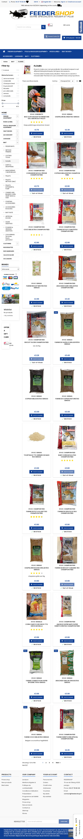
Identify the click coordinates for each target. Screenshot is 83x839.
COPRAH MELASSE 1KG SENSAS (36, 399)
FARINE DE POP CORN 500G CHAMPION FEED (67, 230)
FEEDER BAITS (10, 146)
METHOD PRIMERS (8, 151)
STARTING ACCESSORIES (10, 202)
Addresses (47, 788)
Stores (24, 813)
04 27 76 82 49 (21, 2)
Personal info (47, 780)
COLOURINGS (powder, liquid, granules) (10, 237)
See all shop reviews (79, 827)
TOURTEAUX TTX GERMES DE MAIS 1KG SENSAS (36, 456)
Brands (5, 264)
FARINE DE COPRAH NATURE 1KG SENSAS (67, 400)
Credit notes (47, 785)
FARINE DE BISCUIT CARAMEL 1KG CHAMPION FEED (67, 569)
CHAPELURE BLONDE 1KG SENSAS (67, 117)
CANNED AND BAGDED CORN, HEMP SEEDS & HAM (11, 195)
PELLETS (8, 176)
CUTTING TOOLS (8, 156)
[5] (42, 122)
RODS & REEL (54, 51)
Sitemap (25, 811)
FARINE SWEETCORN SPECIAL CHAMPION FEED (67, 738)
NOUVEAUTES (8, 247)
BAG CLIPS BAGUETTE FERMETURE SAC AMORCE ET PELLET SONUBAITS (36, 118)
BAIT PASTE (9, 212)
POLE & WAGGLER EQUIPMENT (36, 51)
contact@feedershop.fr (73, 794)
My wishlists (47, 796)
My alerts (46, 794)
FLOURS (8, 161)
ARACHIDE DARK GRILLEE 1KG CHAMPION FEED (67, 287)
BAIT (26, 56)
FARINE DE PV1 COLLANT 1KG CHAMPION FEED (36, 512)
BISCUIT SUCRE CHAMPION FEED (37, 342)
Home (4, 112)
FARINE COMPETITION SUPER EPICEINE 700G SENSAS (36, 681)
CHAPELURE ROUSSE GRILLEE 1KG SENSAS (37, 569)
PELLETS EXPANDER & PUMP (10, 187)
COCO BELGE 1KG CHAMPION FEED (36, 229)
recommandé (8, 255)
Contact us (26, 808)
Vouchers (46, 791)
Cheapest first (67, 81)
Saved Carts (51, 36)
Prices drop (6, 780)
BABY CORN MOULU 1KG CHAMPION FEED (67, 456)
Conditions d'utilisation (30, 791)
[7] (38, 517)
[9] (41, 517)
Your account (50, 774)
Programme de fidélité (30, 796)
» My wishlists (8, 316)
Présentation (26, 794)
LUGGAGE (18, 56)
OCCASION (7, 259)
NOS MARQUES (8, 251)
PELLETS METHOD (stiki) (11, 180)
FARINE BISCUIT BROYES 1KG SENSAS (36, 287)
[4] (39, 122)
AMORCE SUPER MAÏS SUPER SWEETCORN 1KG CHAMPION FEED (67, 625)
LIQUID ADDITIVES (9, 223)
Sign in (63, 2)
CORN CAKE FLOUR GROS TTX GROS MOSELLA (36, 625)
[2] (34, 122)
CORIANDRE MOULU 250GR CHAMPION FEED (36, 174)
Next (58, 763)
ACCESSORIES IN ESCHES (10, 208)
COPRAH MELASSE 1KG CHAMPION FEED (67, 174)
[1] (31, 122)
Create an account (74, 2)
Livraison (25, 780)
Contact (4, 2)
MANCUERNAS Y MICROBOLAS (11, 171)
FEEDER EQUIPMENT (15, 51)
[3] (37, 122)
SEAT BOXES (66, 51)
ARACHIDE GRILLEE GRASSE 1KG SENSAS (67, 681)
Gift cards (66, 25)
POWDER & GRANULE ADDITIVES (9, 229)
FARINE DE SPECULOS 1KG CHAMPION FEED (67, 512)
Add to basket (36, 133)
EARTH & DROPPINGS (10, 166)
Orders (45, 782)
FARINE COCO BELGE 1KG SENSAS (36, 737)
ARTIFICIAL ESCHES (9, 217)
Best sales (5, 785)
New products (6, 782)
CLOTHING (35, 56)
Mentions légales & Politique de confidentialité (29, 785)
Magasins (25, 799)
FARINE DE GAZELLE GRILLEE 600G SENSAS (67, 343)
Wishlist (8, 309)
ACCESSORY (7, 56)
